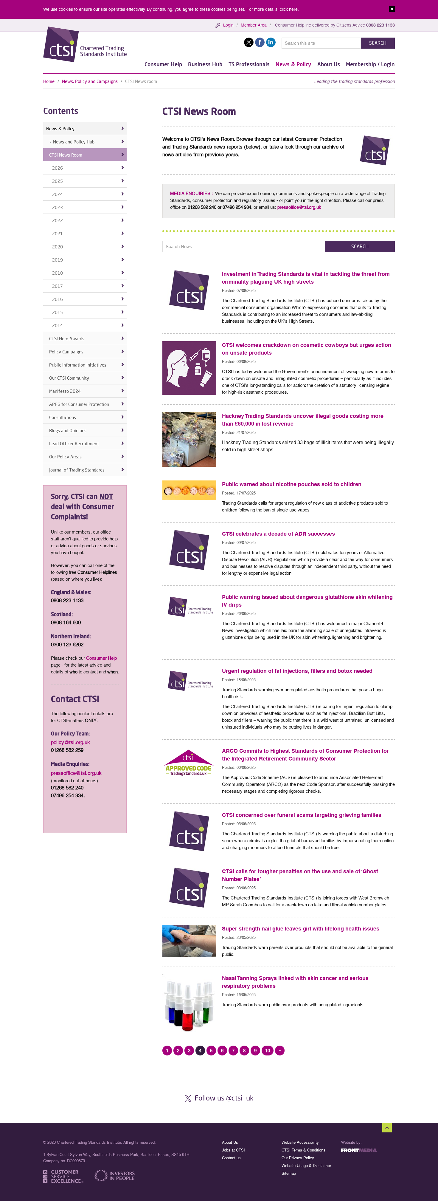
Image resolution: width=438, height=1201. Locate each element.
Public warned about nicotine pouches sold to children (291, 484)
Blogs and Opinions (67, 430)
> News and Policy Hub (71, 141)
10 (267, 1050)
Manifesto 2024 (65, 391)
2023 (57, 207)
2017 (57, 286)
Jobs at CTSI (233, 1150)
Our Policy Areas (65, 456)
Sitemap (289, 1173)
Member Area (254, 25)
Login (228, 25)
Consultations (62, 417)
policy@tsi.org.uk (70, 742)
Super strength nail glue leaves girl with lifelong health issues (300, 928)
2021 (57, 233)
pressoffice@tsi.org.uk (299, 207)
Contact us (231, 1158)
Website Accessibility (300, 1142)
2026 (57, 168)
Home (49, 81)
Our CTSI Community (69, 378)
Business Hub (205, 64)
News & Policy (293, 64)
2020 (57, 246)
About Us (328, 64)
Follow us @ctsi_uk (224, 1097)
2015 (57, 312)
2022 (57, 220)
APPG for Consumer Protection (79, 404)
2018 (57, 273)
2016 (57, 299)
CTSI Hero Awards (66, 338)
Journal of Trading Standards (77, 469)
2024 (57, 194)
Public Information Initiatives (77, 364)
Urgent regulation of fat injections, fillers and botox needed (297, 671)
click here (289, 9)
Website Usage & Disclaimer (306, 1165)
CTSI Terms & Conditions (303, 1150)
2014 (57, 325)
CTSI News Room (65, 154)
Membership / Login (370, 64)
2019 (57, 259)
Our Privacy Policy (298, 1158)
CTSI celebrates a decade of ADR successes (278, 534)
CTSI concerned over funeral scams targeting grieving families (301, 815)
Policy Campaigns (66, 351)
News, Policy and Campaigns (90, 81)
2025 (57, 181)
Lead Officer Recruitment (74, 443)
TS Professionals (249, 64)
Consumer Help (163, 64)
